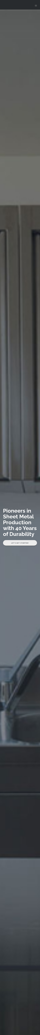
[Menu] (36, 5)
